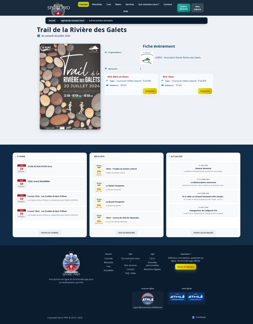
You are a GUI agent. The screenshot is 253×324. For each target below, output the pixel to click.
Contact (168, 4)
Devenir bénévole (184, 7)
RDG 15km (168, 76)
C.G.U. (152, 258)
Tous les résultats (126, 233)
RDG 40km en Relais (118, 76)
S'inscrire (149, 91)
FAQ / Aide (130, 273)
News (118, 4)
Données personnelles (152, 264)
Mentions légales (152, 269)
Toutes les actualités (203, 233)
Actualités (108, 270)
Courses (83, 4)
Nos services (130, 265)
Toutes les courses (49, 233)
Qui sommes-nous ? (148, 4)
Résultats (97, 4)
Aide (125, 11)
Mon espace (197, 7)
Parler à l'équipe (185, 266)
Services (130, 4)
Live (109, 4)
